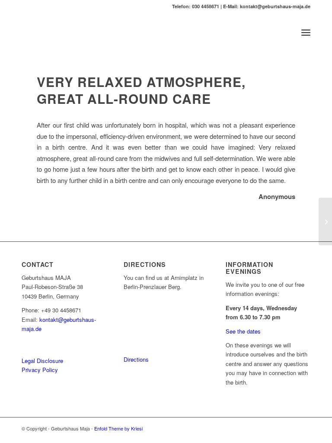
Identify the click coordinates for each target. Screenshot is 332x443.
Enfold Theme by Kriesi (118, 428)
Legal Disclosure (42, 360)
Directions (136, 359)
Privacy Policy (40, 370)
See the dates (243, 331)
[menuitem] (305, 32)
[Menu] (305, 32)
